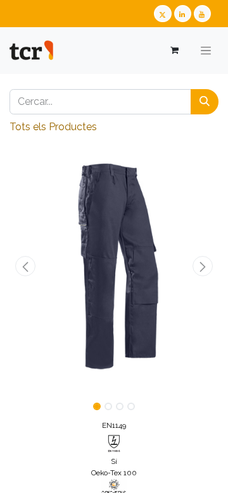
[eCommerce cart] (174, 50)
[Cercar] (204, 101)
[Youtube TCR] (202, 13)
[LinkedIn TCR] (182, 13)
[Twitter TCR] (162, 13)
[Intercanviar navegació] (205, 50)
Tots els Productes (53, 127)
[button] (25, 266)
